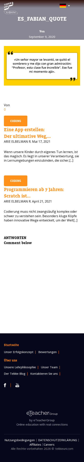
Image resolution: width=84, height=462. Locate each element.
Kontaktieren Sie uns (44, 373)
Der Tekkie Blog (14, 373)
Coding (15, 121)
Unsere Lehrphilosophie (20, 367)
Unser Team (49, 367)
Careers (49, 444)
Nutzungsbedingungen (19, 440)
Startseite (11, 345)
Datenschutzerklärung (57, 440)
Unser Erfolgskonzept (18, 352)
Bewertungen (47, 352)
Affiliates (35, 444)
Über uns (10, 360)
